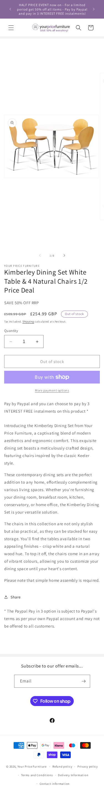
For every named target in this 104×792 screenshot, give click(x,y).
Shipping (28, 321)
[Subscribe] (84, 681)
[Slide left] (40, 255)
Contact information (55, 784)
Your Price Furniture (32, 766)
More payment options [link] (52, 390)
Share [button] (16, 597)
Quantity (11, 330)
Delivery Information (73, 775)
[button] (11, 28)
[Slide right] (64, 255)
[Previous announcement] (10, 9)
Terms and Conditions (37, 775)
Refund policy (62, 766)
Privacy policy (87, 766)
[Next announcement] (94, 9)
